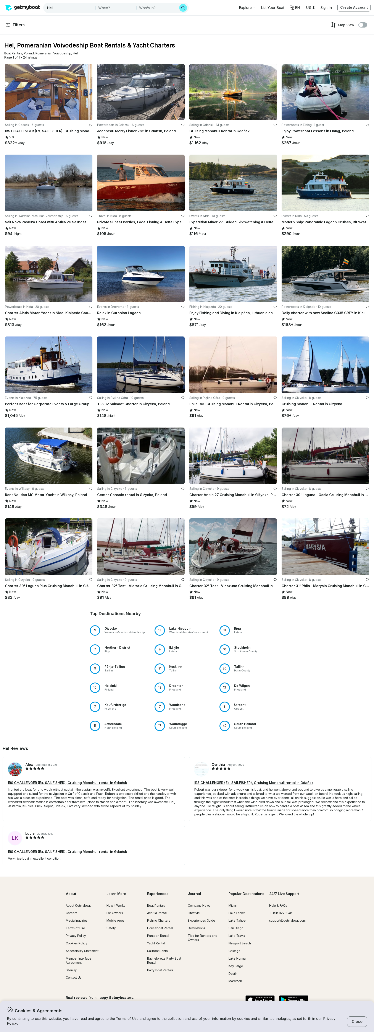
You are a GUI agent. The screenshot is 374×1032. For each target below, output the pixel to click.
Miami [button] (233, 905)
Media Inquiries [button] (76, 920)
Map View (346, 25)
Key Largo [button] (236, 966)
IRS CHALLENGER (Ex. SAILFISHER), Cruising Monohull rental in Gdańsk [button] (67, 783)
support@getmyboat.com (287, 920)
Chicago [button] (234, 951)
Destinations (196, 928)
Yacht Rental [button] (156, 943)
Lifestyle (194, 913)
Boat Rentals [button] (156, 905)
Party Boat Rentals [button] (160, 970)
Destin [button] (233, 973)
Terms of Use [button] (127, 1018)
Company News (199, 905)
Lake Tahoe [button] (237, 920)
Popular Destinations (246, 894)
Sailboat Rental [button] (157, 951)
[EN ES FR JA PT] (295, 7)
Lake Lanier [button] (237, 913)
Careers (71, 913)
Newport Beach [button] (240, 943)
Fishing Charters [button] (158, 920)
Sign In (326, 7)
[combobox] (69, 8)
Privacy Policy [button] (76, 935)
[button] (272, 7)
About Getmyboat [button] (78, 905)
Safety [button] (111, 928)
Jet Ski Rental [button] (157, 913)
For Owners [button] (114, 913)
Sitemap (71, 970)
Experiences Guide (201, 920)
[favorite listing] (90, 125)
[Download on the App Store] (260, 1000)
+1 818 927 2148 (280, 913)
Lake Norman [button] (238, 958)
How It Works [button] (115, 905)
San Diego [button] (236, 928)
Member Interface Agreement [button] (78, 960)
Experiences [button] (157, 894)
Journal (194, 894)
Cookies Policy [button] (76, 943)
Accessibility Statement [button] (82, 951)
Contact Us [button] (73, 977)
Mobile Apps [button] (115, 920)
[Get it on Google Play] (293, 1000)
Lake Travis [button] (237, 935)
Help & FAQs (278, 905)
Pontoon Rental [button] (158, 935)
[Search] (183, 8)
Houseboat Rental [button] (160, 928)
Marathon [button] (235, 981)
